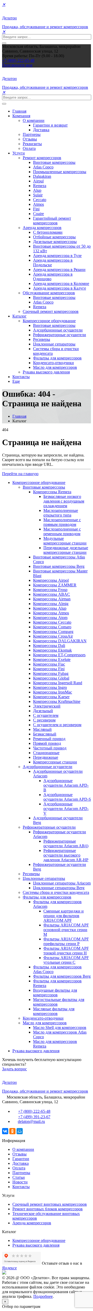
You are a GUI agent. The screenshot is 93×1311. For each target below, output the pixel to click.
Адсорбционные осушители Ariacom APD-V (66, 808)
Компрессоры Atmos (51, 613)
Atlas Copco (43, 167)
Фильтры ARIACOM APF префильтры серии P (66, 941)
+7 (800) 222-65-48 (18, 60)
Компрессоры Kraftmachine (56, 701)
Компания (21, 116)
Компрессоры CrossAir (53, 636)
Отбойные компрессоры (54, 237)
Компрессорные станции (55, 762)
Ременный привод (49, 738)
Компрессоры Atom (50, 617)
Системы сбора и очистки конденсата (56, 892)
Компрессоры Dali (49, 645)
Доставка (41, 130)
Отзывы (30, 139)
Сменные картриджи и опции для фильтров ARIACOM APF (63, 916)
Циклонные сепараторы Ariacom (62, 883)
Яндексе (9, 1268)
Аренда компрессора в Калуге (59, 288)
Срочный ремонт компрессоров (51, 311)
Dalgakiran (42, 176)
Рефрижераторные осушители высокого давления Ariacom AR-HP (65, 855)
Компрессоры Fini (49, 669)
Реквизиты (32, 144)
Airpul (38, 181)
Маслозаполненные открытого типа (60, 512)
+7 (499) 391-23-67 (34, 1117)
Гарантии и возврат (50, 125)
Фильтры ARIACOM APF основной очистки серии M (66, 930)
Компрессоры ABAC (51, 594)
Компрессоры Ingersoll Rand (57, 683)
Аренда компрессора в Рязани (59, 269)
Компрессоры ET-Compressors (59, 655)
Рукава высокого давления (46, 372)
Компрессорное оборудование (49, 321)
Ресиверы (41, 339)
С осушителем (45, 715)
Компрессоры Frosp (50, 589)
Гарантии (20, 1159)
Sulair (38, 195)
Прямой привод (47, 743)
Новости (20, 1182)
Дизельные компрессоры (55, 241)
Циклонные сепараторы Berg (58, 888)
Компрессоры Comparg (53, 631)
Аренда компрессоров (42, 227)
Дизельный (43, 711)
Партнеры (32, 134)
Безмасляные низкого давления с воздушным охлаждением (63, 501)
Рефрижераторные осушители (59, 335)
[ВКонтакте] (5, 1131)
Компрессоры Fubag (50, 673)
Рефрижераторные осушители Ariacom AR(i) (65, 843)
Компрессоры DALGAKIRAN (60, 641)
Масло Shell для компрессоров (59, 1027)
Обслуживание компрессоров (49, 293)
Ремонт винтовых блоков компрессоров (47, 1209)
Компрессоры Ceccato (52, 622)
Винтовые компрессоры (54, 162)
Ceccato (39, 199)
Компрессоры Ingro (50, 687)
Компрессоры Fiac (49, 664)
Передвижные (45, 757)
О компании (33, 120)
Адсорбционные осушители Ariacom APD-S (67, 796)
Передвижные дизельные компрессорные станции (65, 550)
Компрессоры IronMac (52, 692)
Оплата (29, 148)
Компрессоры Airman (52, 599)
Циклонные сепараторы (54, 344)
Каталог (19, 316)
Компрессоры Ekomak (52, 650)
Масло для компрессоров (55, 367)
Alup (37, 190)
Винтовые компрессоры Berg (58, 566)
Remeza (39, 185)
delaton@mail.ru (31, 1121)
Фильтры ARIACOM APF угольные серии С (66, 959)
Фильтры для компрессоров (57, 358)
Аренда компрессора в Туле (57, 255)
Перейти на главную (20, 474)
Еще (16, 381)
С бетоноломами (48, 232)
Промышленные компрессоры (59, 172)
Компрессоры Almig (50, 603)
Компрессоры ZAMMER (54, 585)
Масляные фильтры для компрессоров (53, 1011)
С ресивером (44, 720)
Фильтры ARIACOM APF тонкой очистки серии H (66, 950)
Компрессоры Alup (49, 608)
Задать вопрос (14, 1069)
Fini (36, 209)
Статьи (18, 1177)
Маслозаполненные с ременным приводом (62, 531)
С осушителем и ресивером (57, 725)
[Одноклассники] (12, 1131)
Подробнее (43, 1296)
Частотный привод (49, 748)
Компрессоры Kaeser (51, 697)
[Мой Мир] (20, 1131)
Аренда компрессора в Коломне (61, 283)
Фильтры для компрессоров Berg (62, 976)
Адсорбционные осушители (58, 330)
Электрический (46, 706)
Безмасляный (44, 734)
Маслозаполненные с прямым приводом (62, 522)
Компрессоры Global (51, 678)
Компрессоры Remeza (52, 492)
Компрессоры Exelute (52, 659)
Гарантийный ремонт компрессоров (52, 220)
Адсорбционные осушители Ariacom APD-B (66, 785)
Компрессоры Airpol (51, 580)
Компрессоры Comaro (52, 627)
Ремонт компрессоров (42, 158)
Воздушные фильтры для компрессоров (55, 992)
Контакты (21, 376)
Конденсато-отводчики (53, 362)
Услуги (18, 153)
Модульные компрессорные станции (65, 540)
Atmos (38, 204)
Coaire (38, 213)
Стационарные (46, 752)
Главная (19, 111)
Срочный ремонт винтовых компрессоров (49, 1204)
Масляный (42, 729)
